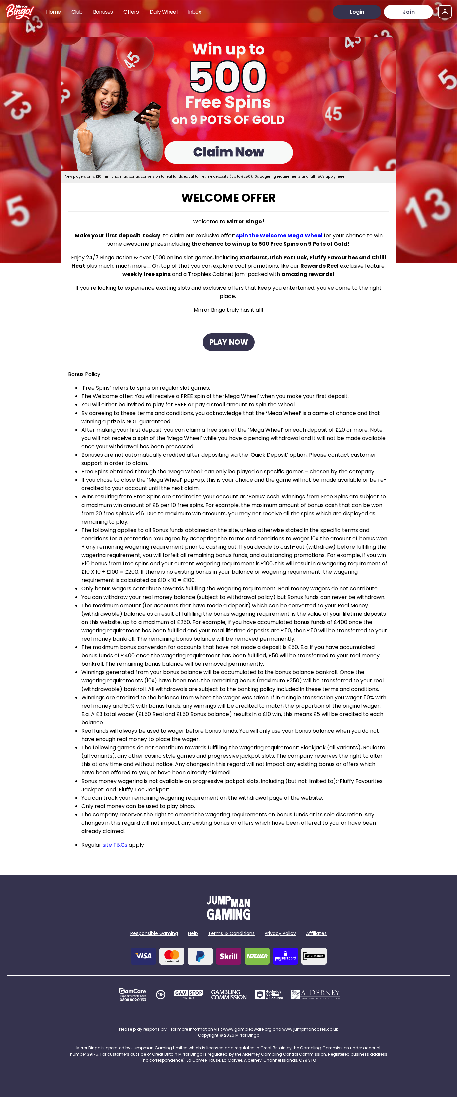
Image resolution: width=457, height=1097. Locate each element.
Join (409, 12)
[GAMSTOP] (188, 994)
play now (228, 342)
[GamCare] (132, 994)
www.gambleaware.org (247, 1029)
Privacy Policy (280, 933)
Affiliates (316, 933)
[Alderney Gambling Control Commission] (315, 994)
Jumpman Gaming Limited (159, 1048)
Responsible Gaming (154, 933)
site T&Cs (115, 845)
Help (193, 933)
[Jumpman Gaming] (228, 918)
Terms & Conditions (231, 933)
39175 (92, 1054)
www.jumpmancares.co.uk (310, 1029)
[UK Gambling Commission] (228, 994)
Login (357, 12)
